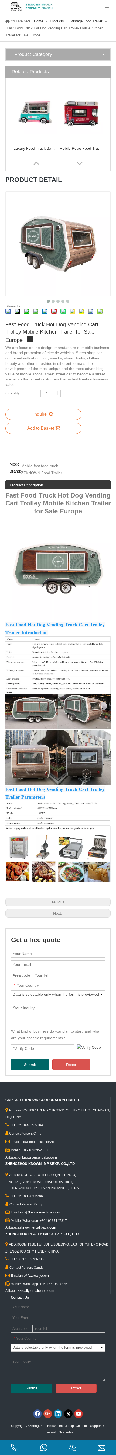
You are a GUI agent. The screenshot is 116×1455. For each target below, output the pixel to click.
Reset (71, 1064)
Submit (30, 1064)
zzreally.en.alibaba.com (36, 1291)
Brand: (15, 471)
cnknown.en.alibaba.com (37, 1157)
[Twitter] (68, 1413)
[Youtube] (78, 1413)
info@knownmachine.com (40, 1212)
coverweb (50, 1432)
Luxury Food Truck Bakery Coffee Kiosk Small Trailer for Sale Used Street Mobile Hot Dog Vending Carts (35, 148)
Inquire (40, 414)
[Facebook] (37, 1413)
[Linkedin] (58, 1413)
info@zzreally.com (34, 1276)
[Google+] (47, 1413)
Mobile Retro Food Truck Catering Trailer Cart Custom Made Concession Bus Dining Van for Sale (81, 148)
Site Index (66, 1432)
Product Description (26, 485)
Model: (15, 464)
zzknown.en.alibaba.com (37, 1227)
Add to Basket (40, 428)
